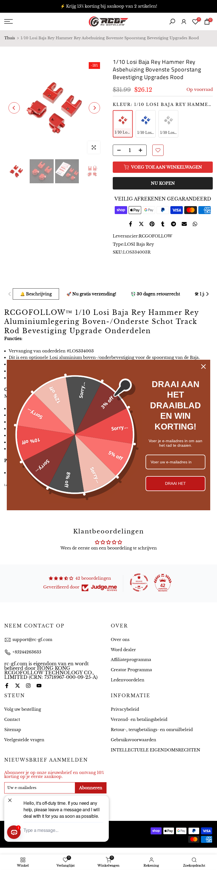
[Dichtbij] (203, 366)
